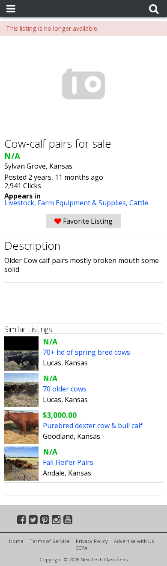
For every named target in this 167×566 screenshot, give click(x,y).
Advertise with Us (134, 541)
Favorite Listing (87, 221)
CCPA (81, 548)
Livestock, (21, 202)
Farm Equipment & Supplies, (83, 202)
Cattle (138, 202)
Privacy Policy (92, 541)
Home (16, 541)
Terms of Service (50, 541)
